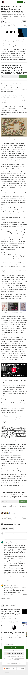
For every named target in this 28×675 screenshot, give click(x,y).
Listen (24, 21)
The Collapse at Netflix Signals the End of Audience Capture (10, 610)
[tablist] (7, 528)
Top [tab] (3, 605)
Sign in (25, 2)
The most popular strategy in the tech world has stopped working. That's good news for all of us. (10, 614)
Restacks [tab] (11, 528)
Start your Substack (10, 668)
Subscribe (19, 2)
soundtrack (15, 298)
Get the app (21, 668)
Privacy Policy (16, 659)
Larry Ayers (7, 542)
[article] (14, 614)
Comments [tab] (4, 528)
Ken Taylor (6, 585)
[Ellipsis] (26, 542)
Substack (7, 672)
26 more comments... (6, 598)
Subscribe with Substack (15, 653)
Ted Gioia (7, 20)
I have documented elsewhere (13, 150)
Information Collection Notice (15, 506)
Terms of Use (21, 505)
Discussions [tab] (12, 605)
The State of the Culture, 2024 (10, 622)
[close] (24, 626)
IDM (8, 342)
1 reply (7, 580)
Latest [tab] (6, 605)
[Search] (25, 605)
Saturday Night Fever (6, 298)
